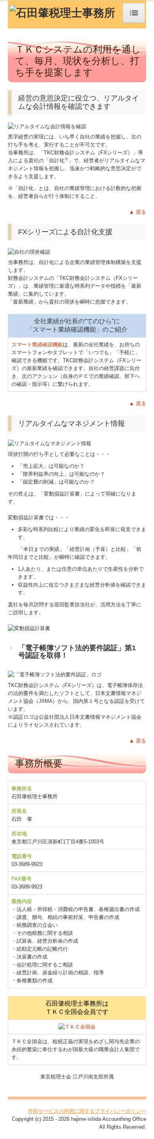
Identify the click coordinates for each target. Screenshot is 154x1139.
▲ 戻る (137, 212)
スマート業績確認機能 (37, 344)
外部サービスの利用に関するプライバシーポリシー (87, 1111)
